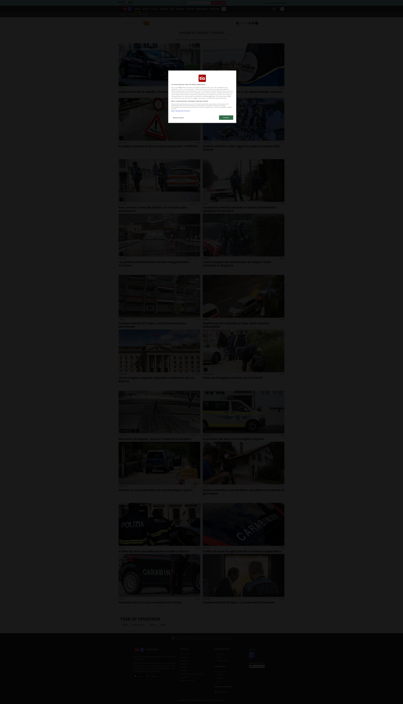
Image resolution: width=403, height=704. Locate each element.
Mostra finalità (178, 117)
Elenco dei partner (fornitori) (180, 111)
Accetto (226, 117)
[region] (202, 96)
